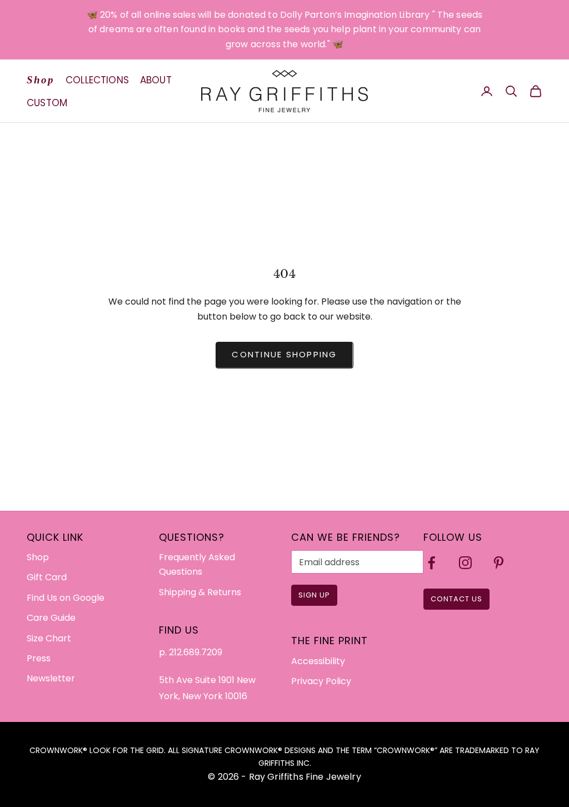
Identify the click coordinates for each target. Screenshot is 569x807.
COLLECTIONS (97, 80)
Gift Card (47, 577)
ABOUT (156, 80)
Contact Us (456, 599)
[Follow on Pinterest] (499, 563)
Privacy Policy (321, 681)
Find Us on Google (65, 597)
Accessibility (318, 661)
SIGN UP (314, 595)
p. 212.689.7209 (190, 652)
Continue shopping (284, 354)
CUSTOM (47, 102)
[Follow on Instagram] (465, 563)
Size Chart (49, 638)
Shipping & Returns (200, 592)
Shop (40, 80)
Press (39, 658)
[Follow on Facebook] (431, 563)
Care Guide (51, 617)
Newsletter (51, 678)
